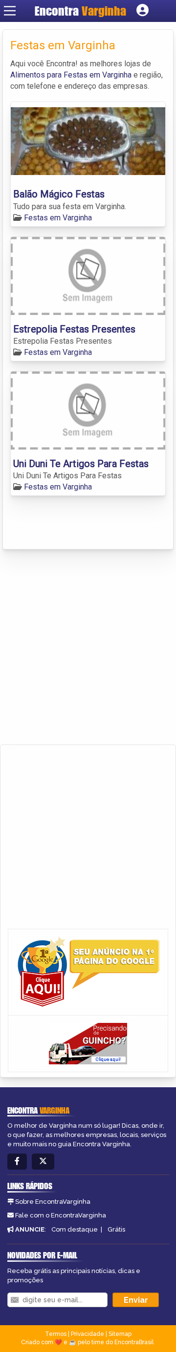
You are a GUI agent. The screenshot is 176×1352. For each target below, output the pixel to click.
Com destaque (74, 1229)
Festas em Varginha (58, 217)
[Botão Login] (142, 11)
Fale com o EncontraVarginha (60, 1215)
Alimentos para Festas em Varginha (71, 74)
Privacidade (87, 1334)
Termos (55, 1334)
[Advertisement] (88, 647)
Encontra (80, 10)
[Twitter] (43, 1162)
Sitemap (120, 1334)
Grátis (116, 1229)
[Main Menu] (10, 10)
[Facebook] (17, 1162)
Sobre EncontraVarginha (52, 1201)
